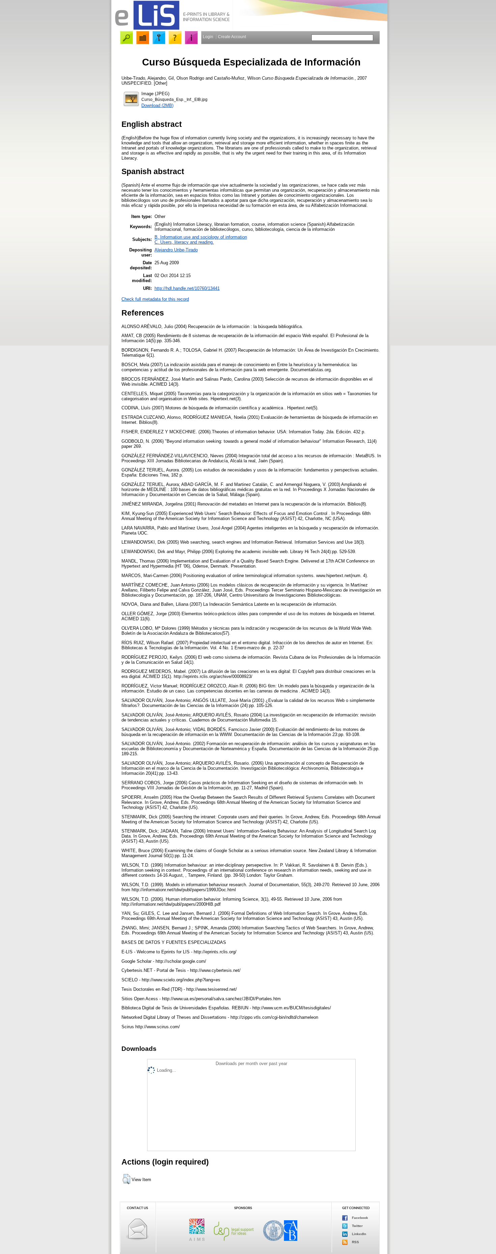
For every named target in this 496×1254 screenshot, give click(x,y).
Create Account (232, 36)
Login (208, 36)
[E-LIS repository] (172, 28)
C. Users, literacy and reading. (184, 242)
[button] (126, 1179)
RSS (355, 1242)
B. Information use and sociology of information (201, 237)
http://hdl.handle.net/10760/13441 (187, 288)
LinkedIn (358, 1234)
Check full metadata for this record (155, 299)
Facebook (359, 1218)
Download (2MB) (157, 105)
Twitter (357, 1226)
